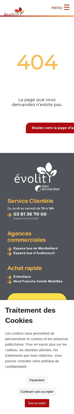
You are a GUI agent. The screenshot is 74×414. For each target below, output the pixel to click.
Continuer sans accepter (37, 391)
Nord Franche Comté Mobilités (37, 281)
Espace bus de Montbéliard (35, 248)
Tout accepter (37, 403)
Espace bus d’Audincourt (34, 253)
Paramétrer (37, 380)
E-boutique (22, 276)
